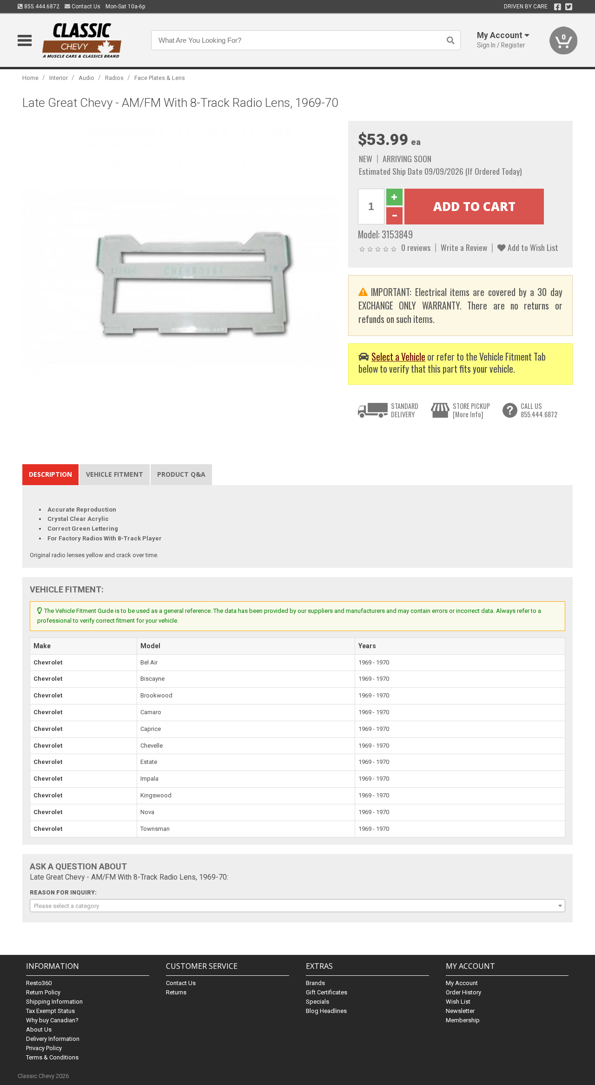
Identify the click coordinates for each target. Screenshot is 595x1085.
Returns (176, 992)
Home (30, 77)
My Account (462, 983)
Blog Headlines (326, 1010)
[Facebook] (557, 7)
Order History (463, 992)
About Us (39, 1029)
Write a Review (464, 247)
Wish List (458, 1001)
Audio (86, 77)
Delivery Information (52, 1038)
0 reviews (415, 247)
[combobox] (297, 905)
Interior (58, 77)
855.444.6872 (41, 6)
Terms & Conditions (52, 1057)
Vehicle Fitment (114, 474)
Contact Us (85, 6)
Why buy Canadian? (52, 1020)
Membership (463, 1020)
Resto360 (39, 983)
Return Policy (43, 992)
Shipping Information (54, 1001)
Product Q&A (181, 474)
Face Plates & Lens (159, 77)
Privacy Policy (44, 1048)
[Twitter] (568, 7)
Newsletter (460, 1010)
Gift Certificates (326, 992)
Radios (114, 77)
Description (50, 474)
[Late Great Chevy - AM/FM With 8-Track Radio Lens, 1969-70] (180, 278)
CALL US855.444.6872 (539, 410)
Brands (315, 983)
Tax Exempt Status (50, 1010)
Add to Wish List (532, 247)
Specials (317, 1001)
